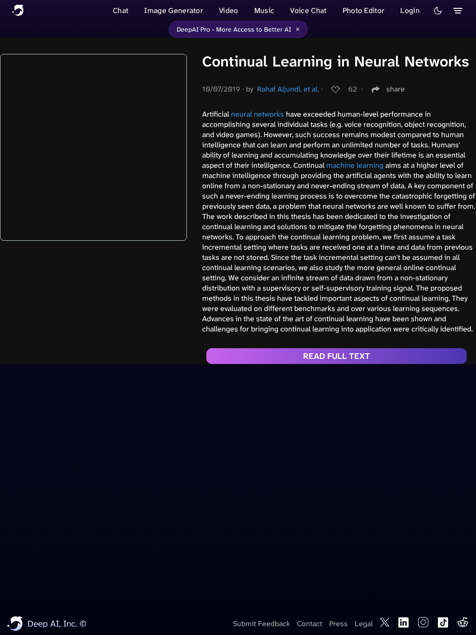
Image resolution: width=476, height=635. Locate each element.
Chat (120, 10)
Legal (364, 623)
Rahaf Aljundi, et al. (288, 89)
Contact (309, 623)
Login (410, 10)
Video (228, 10)
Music (264, 10)
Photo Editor (364, 10)
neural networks (257, 114)
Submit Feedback (261, 623)
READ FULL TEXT (336, 356)
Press (338, 623)
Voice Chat (308, 10)
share (395, 89)
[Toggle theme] (437, 10)
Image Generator (173, 10)
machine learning (354, 165)
